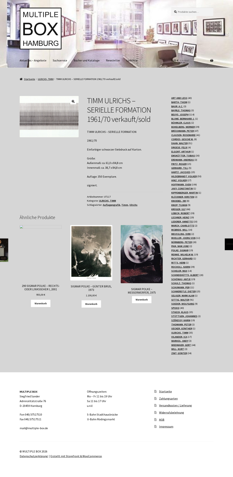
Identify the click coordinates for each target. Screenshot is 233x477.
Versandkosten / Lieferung (175, 405)
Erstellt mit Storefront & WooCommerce (76, 456)
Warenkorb (41, 303)
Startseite (29, 79)
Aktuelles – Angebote (33, 60)
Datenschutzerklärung (34, 456)
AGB (161, 419)
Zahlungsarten (168, 398)
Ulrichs (133, 205)
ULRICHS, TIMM (46, 79)
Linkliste (132, 60)
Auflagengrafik (111, 205)
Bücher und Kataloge (87, 60)
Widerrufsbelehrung (171, 412)
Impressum (166, 426)
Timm (124, 205)
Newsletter (113, 60)
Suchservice (60, 60)
